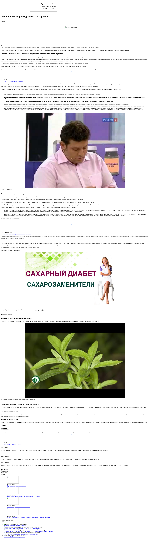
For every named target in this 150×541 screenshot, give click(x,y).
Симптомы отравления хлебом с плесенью (18, 507)
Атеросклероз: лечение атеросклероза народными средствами (23, 496)
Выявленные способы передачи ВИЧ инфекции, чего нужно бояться (22, 528)
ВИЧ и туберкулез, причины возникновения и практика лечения (21, 534)
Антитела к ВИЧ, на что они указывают (14, 537)
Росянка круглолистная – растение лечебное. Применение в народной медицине (28, 517)
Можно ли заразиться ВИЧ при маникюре (15, 525)
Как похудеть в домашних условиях (13, 81)
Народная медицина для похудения (16, 486)
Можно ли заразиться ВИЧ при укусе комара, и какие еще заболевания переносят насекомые (28, 531)
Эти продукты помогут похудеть (12, 444)
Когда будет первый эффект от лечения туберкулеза (17, 234)
